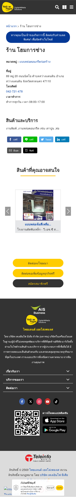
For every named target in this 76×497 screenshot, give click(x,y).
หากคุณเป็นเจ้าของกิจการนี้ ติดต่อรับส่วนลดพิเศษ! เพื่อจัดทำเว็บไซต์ (38, 37)
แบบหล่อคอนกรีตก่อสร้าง (34, 61)
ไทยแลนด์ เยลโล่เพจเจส (38, 329)
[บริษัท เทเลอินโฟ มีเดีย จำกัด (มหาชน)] (38, 458)
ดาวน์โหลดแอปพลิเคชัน (55, 413)
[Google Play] (58, 429)
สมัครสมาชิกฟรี (38, 283)
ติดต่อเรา (11, 388)
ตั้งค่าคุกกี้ (50, 488)
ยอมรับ (59, 488)
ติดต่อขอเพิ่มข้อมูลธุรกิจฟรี (38, 273)
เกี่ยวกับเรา (13, 371)
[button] (14, 139)
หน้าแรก (11, 26)
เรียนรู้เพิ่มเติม (31, 494)
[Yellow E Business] (22, 401)
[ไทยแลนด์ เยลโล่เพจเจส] (30, 401)
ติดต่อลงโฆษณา (38, 263)
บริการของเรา (15, 379)
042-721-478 (14, 91)
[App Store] (58, 420)
